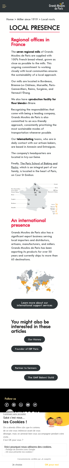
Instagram (14, 405)
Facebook (7, 405)
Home (9, 19)
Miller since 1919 (27, 19)
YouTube (28, 405)
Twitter (35, 405)
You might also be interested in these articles (31, 326)
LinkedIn (21, 405)
